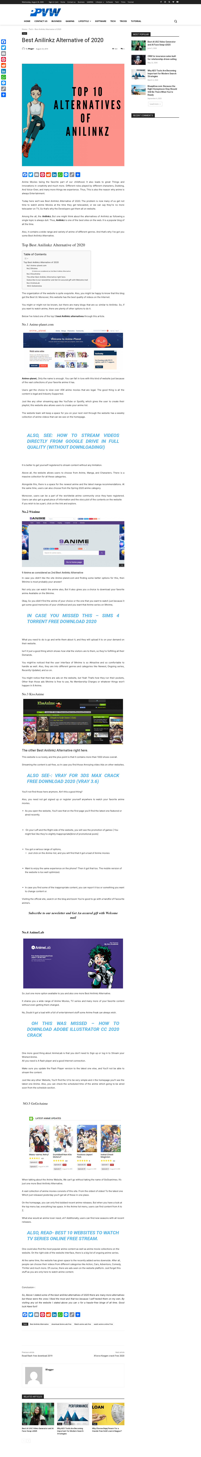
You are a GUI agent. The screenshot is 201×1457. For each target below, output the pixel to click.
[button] (175, 21)
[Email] (3, 53)
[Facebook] (161, 2)
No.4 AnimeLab (33, 283)
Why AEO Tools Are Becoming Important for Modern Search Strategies (70, 1431)
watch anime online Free (103, 1324)
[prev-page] (24, 1441)
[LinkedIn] (3, 71)
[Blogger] (24, 48)
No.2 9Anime (32, 268)
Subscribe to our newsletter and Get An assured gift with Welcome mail (57, 280)
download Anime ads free (61, 1324)
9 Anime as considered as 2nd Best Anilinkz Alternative (51, 271)
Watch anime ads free (82, 1324)
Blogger (31, 49)
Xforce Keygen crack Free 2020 (109, 1355)
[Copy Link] (3, 89)
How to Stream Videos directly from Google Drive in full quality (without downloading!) (73, 441)
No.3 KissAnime (33, 274)
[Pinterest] (56, 56)
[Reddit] (3, 65)
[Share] (3, 95)
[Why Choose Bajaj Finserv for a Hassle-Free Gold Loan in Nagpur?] (108, 1414)
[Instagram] (165, 2)
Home (24, 29)
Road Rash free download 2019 (37, 1355)
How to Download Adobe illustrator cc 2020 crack (73, 1029)
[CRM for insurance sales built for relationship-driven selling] (138, 60)
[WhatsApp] (62, 56)
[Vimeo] (173, 2)
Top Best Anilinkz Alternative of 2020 (41, 262)
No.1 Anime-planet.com (36, 265)
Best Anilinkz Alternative (39, 1324)
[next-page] (28, 1441)
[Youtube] (177, 2)
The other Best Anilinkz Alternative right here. (46, 277)
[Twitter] (169, 2)
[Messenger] (3, 83)
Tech (31, 29)
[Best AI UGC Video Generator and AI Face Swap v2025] (38, 1414)
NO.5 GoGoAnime (34, 286)
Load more (154, 104)
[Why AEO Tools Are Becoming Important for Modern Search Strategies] (73, 1414)
